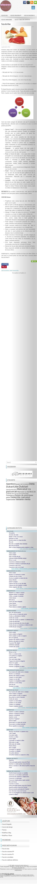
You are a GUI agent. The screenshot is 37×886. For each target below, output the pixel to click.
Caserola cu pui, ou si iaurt (16, 567)
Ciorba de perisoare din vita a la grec (19, 623)
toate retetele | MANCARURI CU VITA (26, 588)
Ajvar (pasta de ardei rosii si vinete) (18, 672)
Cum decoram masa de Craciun (17, 791)
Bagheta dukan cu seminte (16, 594)
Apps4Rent (7, 876)
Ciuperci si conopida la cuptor (17, 681)
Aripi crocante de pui (14, 556)
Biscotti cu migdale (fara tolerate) (18, 543)
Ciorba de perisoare (14, 621)
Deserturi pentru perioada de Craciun (19, 789)
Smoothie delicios (14, 753)
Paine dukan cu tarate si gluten (17, 607)
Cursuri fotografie (6, 824)
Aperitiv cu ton (13, 717)
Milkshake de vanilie (14, 744)
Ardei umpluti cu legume (15, 634)
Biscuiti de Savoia (14, 545)
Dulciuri (23, 486)
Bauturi (17, 484)
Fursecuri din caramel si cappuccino (19, 776)
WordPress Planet (7, 835)
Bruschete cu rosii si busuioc (17, 697)
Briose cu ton (12, 652)
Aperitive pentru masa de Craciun (18, 787)
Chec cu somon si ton (15, 654)
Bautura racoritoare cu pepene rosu (18, 731)
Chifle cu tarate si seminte (16, 596)
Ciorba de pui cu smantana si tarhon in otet (21, 625)
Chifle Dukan (12, 598)
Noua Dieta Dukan (23, 493)
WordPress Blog (6, 832)
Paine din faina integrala (15, 601)
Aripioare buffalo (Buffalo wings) (17, 558)
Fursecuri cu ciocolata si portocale (18, 774)
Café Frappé (12, 733)
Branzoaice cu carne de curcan (17, 722)
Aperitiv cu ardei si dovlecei (16, 711)
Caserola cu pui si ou (15, 565)
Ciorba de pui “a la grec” (15, 626)
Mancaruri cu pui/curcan (18, 490)
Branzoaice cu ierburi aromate (17, 724)
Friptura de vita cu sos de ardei (17, 583)
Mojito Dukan (12, 746)
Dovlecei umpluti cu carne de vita (18, 578)
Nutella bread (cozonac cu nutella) (18, 773)
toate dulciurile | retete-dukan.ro (28, 549)
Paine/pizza (10, 495)
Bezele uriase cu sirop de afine (17, 540)
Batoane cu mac (13, 538)
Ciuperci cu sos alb (14, 679)
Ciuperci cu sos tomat (15, 702)
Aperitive (10, 484)
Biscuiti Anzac (13, 782)
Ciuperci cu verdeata (14, 704)
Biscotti (11, 542)
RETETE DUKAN (9, 874)
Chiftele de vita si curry (15, 576)
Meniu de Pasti (15, 493)
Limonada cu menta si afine (16, 740)
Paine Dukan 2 (13, 605)
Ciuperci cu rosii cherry (15, 677)
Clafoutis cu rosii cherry (15, 682)
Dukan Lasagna (13, 581)
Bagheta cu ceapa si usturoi (16, 592)
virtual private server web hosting (18, 876)
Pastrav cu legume (14, 664)
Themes (4, 830)
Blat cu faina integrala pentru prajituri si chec (21, 547)
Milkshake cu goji (14, 742)
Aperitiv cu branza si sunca (16, 713)
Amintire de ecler (13, 535)
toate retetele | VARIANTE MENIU (27, 648)
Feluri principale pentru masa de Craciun (20, 785)
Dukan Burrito (12, 580)
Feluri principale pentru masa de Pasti (19, 762)
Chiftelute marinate (14, 645)
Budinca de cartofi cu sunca (16, 639)
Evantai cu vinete (14, 686)
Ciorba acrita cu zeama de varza (18, 614)
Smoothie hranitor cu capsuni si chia (19, 754)
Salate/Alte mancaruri (20, 497)
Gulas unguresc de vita (15, 587)
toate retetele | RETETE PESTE (28, 668)
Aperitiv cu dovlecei (14, 715)
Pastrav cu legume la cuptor (16, 666)
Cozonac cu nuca (14, 783)
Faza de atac (4, 15)
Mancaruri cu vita (23, 492)
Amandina (11, 533)
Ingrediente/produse (11, 489)
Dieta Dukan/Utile (14, 270)
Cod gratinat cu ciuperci (15, 655)
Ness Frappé (12, 747)
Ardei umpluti (12, 554)
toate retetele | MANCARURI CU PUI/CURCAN (24, 568)
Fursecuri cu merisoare (15, 778)
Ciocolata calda (13, 735)
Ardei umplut (12, 553)
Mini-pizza (12, 599)
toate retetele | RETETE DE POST (27, 707)
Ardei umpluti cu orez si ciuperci (18, 636)
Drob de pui (12, 684)
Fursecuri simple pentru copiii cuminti (19, 780)
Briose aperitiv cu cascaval (16, 726)
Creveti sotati (12, 657)
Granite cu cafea (13, 737)
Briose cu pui (12, 560)
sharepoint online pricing (27, 874)
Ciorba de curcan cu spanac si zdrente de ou (21, 619)
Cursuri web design (7, 827)
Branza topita (12, 720)
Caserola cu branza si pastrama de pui (19, 563)
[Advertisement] (19, 354)
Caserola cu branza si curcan (17, 562)
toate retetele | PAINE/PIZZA (29, 608)
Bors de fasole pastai (15, 612)
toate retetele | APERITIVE (29, 727)
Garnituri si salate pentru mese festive (19, 764)
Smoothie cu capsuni (15, 749)
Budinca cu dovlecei (14, 673)
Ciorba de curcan (13, 618)
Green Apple (12, 738)
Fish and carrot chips (15, 659)
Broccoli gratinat (13, 637)
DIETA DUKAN (5, 270)
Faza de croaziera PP (16, 15)
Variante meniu (23, 499)
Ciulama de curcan (14, 646)
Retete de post (21, 495)
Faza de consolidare (6, 20)
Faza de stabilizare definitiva (22, 20)
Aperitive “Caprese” (14, 719)
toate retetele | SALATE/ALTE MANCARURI (25, 687)
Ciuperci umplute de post (16, 706)
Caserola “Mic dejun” (14, 643)
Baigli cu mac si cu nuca (16, 536)
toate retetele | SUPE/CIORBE (28, 628)
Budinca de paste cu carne (16, 641)
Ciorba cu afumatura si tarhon (17, 616)
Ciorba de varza (13, 699)
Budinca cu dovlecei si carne (17, 574)
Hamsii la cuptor (13, 663)
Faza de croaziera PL (29, 15)
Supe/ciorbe (10, 499)
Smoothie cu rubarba (14, 751)
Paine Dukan (12, 603)
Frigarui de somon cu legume (17, 661)
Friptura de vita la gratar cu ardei (18, 585)
